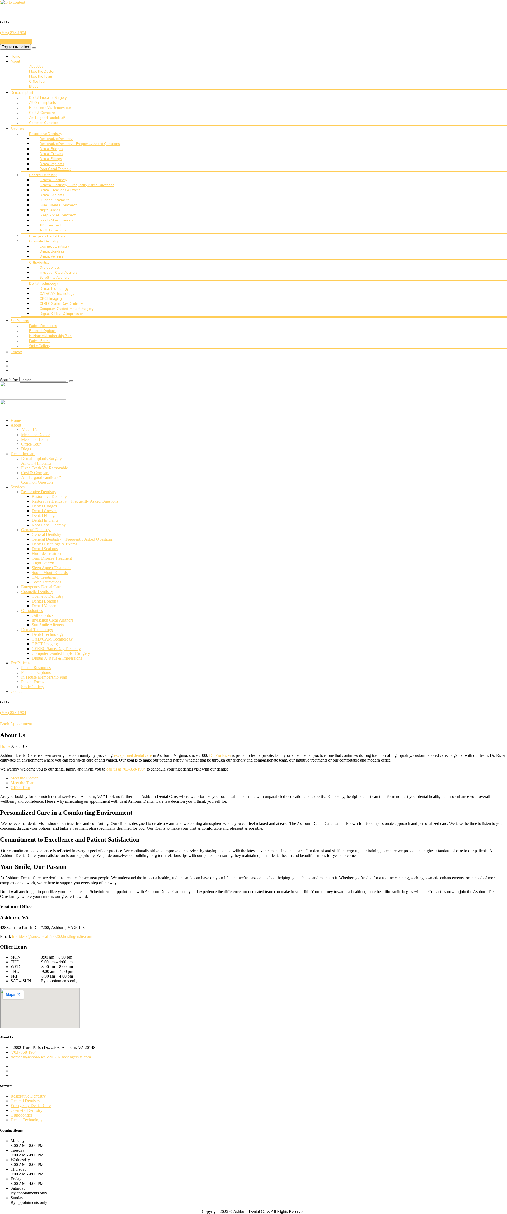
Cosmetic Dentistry (44, 241)
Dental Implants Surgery (48, 97)
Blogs (34, 86)
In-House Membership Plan (50, 336)
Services (17, 129)
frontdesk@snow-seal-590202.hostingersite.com (51, 1057)
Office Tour (37, 81)
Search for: (9, 379)
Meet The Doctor (42, 71)
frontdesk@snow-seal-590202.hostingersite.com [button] (52, 936)
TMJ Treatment (51, 225)
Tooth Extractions (53, 230)
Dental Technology (43, 283)
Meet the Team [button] (23, 783)
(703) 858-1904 (13, 32)
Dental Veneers (51, 256)
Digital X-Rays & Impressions (63, 313)
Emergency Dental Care (47, 236)
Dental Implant (22, 92)
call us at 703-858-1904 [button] (126, 769)
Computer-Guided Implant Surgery (67, 308)
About (15, 61)
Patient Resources (43, 326)
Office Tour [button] (20, 787)
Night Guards (50, 210)
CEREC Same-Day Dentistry (61, 303)
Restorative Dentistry (45, 134)
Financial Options (42, 331)
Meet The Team (40, 76)
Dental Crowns (51, 154)
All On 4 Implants (42, 102)
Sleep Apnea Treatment (58, 215)
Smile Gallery (39, 346)
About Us (36, 66)
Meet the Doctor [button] (24, 778)
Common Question (43, 122)
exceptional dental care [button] (132, 755)
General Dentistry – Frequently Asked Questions (77, 185)
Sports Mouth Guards (56, 220)
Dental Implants (52, 164)
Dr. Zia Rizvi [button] (220, 755)
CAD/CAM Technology (57, 293)
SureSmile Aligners (54, 277)
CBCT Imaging (51, 298)
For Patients (20, 321)
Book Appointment (16, 41)
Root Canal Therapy (55, 169)
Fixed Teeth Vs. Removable (50, 107)
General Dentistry (43, 175)
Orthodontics (39, 262)
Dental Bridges (51, 149)
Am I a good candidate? (47, 117)
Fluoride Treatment (54, 200)
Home (15, 56)
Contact (16, 352)
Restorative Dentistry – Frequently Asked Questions (80, 144)
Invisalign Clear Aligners (59, 272)
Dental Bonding (52, 251)
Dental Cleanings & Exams (60, 190)
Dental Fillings (51, 159)
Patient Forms (39, 341)
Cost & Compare (42, 112)
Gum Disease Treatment (58, 205)
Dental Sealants (52, 195)
